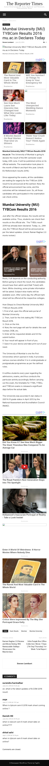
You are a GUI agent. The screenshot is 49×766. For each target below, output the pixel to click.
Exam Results (14, 631)
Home (5, 21)
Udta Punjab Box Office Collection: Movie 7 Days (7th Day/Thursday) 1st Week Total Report (36, 645)
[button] (4, 14)
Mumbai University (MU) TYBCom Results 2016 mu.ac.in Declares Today (24, 33)
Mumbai (24, 631)
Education (12, 21)
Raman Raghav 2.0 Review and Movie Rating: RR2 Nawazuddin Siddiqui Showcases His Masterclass (13, 646)
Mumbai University (36, 631)
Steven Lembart (8, 42)
